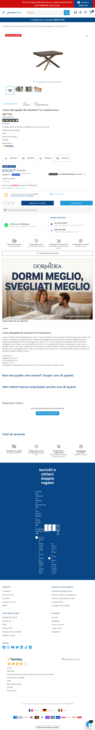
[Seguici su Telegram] (30, 648)
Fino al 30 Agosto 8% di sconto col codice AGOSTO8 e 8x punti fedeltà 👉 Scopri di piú (47, 3)
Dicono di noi (8, 595)
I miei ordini (57, 628)
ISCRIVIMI (58, 528)
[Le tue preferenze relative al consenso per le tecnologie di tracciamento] (91, 726)
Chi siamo (6, 591)
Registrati (56, 621)
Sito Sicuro (6, 621)
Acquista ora (76, 203)
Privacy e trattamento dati (63, 598)
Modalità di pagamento (62, 591)
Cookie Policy (57, 602)
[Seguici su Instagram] (8, 648)
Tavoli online (20, 26)
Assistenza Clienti (9, 617)
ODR (4, 624)
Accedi (55, 617)
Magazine (56, 632)
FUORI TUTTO (32, 26)
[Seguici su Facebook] (4, 648)
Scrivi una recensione (47, 413)
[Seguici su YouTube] (12, 648)
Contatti (5, 598)
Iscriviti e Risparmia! (84, 3)
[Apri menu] (3, 12)
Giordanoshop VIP (20, 188)
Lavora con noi (8, 602)
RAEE (4, 605)
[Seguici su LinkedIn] (21, 648)
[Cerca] (67, 12)
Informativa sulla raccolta (47, 727)
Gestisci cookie (8, 635)
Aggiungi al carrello (37, 203)
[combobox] (53, 527)
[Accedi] (80, 13)
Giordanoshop (10, 104)
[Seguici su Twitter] (17, 648)
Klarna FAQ (7, 628)
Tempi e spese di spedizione (64, 595)
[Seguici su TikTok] (26, 648)
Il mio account (58, 624)
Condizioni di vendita (61, 605)
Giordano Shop (8, 26)
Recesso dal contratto (12, 632)
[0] (90, 13)
